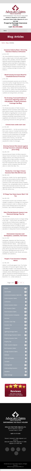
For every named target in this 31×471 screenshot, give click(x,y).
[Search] (28, 30)
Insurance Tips (8, 325)
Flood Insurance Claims (10, 311)
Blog (7, 43)
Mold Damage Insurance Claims (12, 335)
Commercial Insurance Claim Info (12, 295)
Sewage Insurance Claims (10, 351)
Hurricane (6, 318)
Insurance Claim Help (9, 321)
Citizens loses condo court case (15, 124)
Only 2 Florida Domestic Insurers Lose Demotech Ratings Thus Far (15, 213)
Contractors (7, 301)
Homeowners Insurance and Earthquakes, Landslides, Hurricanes (15, 234)
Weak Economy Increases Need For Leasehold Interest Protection (15, 75)
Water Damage (8, 375)
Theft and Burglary (9, 358)
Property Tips (7, 341)
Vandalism (7, 371)
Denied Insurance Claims (10, 305)
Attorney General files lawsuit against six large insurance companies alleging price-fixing (15, 147)
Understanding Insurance (10, 368)
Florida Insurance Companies (11, 315)
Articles (6, 288)
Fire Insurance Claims (9, 308)
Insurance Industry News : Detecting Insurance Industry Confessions (15, 50)
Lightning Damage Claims (11, 331)
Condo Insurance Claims (10, 298)
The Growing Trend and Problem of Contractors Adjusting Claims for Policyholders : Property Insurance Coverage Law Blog (15, 100)
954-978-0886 (17, 27)
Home (3, 43)
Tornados (6, 361)
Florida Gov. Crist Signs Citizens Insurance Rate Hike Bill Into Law (15, 172)
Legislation (7, 328)
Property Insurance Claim (10, 338)
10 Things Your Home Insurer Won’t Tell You (15, 195)
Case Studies (7, 291)
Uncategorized (8, 365)
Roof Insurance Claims (10, 348)
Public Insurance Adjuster (10, 345)
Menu (5, 30)
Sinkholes (6, 355)
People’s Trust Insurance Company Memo (15, 259)
